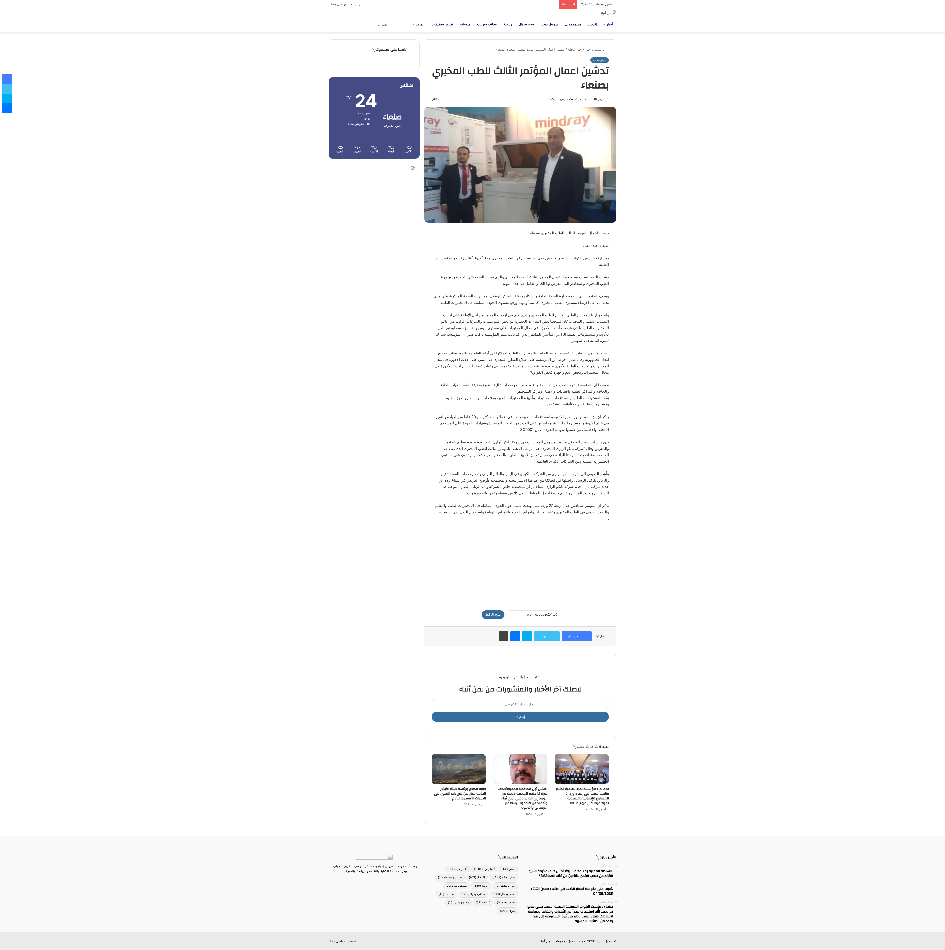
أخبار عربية (457, 869)
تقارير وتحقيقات (442, 24)
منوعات (465, 24)
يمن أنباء (545, 941)
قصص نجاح (506, 902)
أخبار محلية (574, 49)
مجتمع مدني (573, 24)
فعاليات (447, 894)
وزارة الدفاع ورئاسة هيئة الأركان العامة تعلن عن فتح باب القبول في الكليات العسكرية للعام (460, 794)
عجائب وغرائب (487, 24)
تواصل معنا (338, 4)
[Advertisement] (520, 563)
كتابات (483, 902)
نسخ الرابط (493, 614)
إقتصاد (592, 24)
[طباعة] (503, 636)
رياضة (508, 24)
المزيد (420, 24)
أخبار (609, 24)
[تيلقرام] (371, 880)
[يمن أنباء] (608, 13)
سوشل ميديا (549, 24)
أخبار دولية (484, 869)
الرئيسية (356, 4)
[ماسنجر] (515, 636)
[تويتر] (377, 880)
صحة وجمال (527, 24)
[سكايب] (527, 636)
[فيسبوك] (383, 880)
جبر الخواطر (505, 885)
